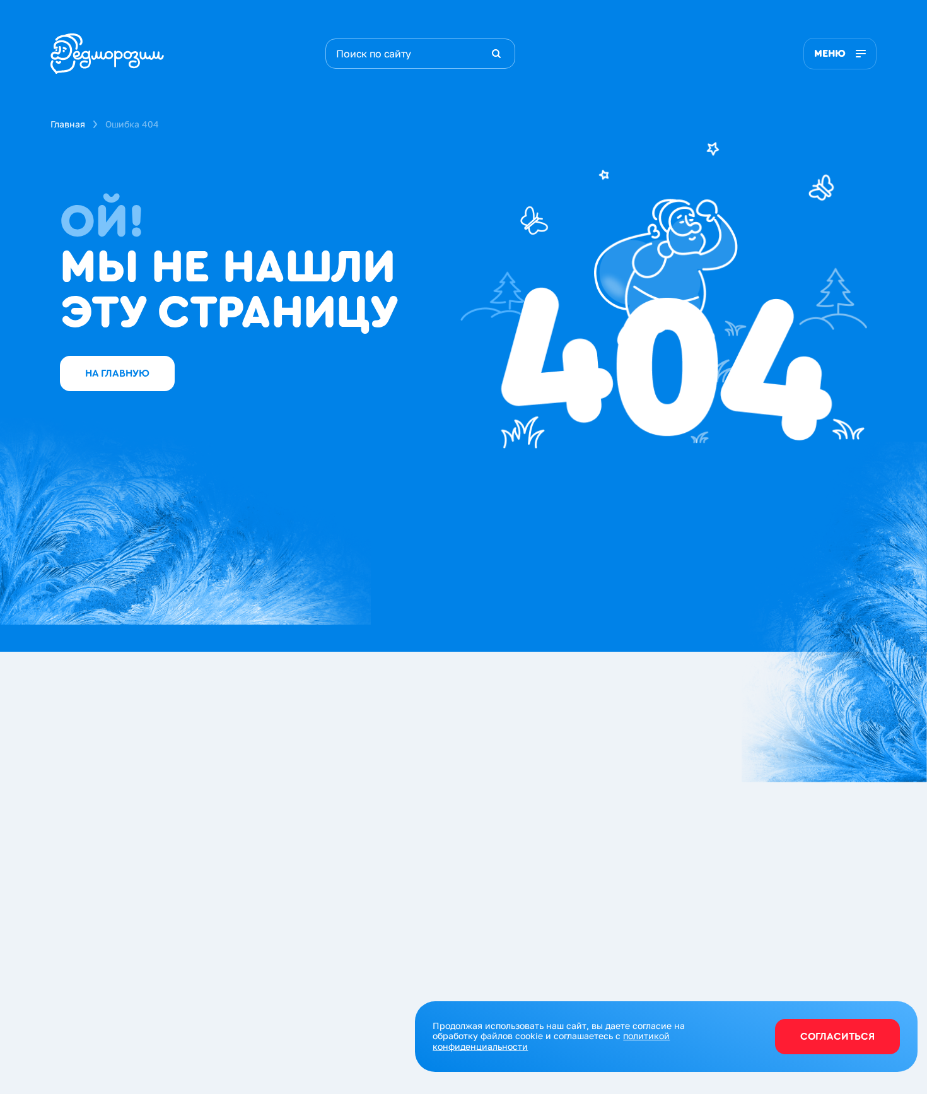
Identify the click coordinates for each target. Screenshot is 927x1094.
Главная (67, 124)
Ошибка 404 (132, 124)
